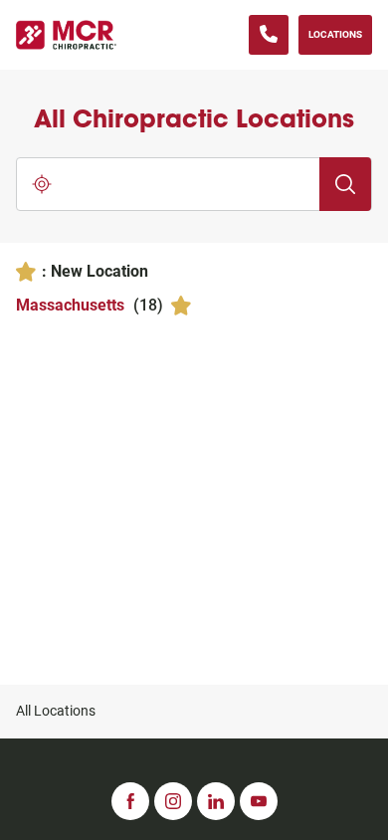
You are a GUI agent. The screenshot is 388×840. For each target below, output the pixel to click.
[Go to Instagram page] (173, 801)
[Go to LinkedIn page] (216, 801)
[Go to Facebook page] (130, 801)
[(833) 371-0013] (269, 35)
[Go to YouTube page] (259, 801)
